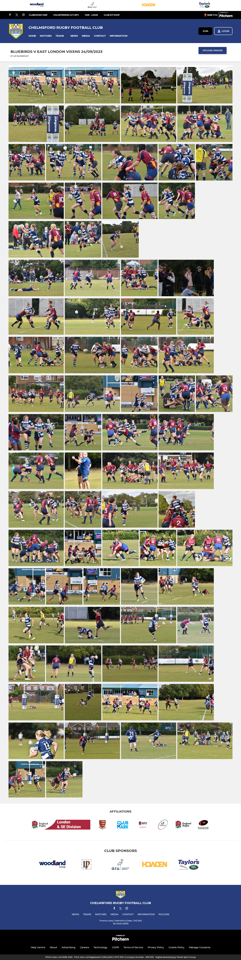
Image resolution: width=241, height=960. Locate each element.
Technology (100, 947)
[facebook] (10, 15)
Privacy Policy (156, 947)
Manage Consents (199, 947)
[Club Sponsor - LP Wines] (86, 865)
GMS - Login (91, 15)
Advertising (68, 947)
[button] (32, 36)
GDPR (115, 947)
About (53, 947)
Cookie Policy (176, 947)
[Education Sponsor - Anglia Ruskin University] (92, 5)
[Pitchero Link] (225, 16)
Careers (84, 947)
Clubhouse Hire (38, 15)
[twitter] (16, 15)
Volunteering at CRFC (66, 15)
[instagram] (23, 15)
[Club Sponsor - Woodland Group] (36, 5)
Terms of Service (133, 947)
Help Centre (38, 947)
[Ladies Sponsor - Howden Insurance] (148, 5)
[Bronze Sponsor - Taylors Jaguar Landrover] (204, 5)
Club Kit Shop (112, 15)
